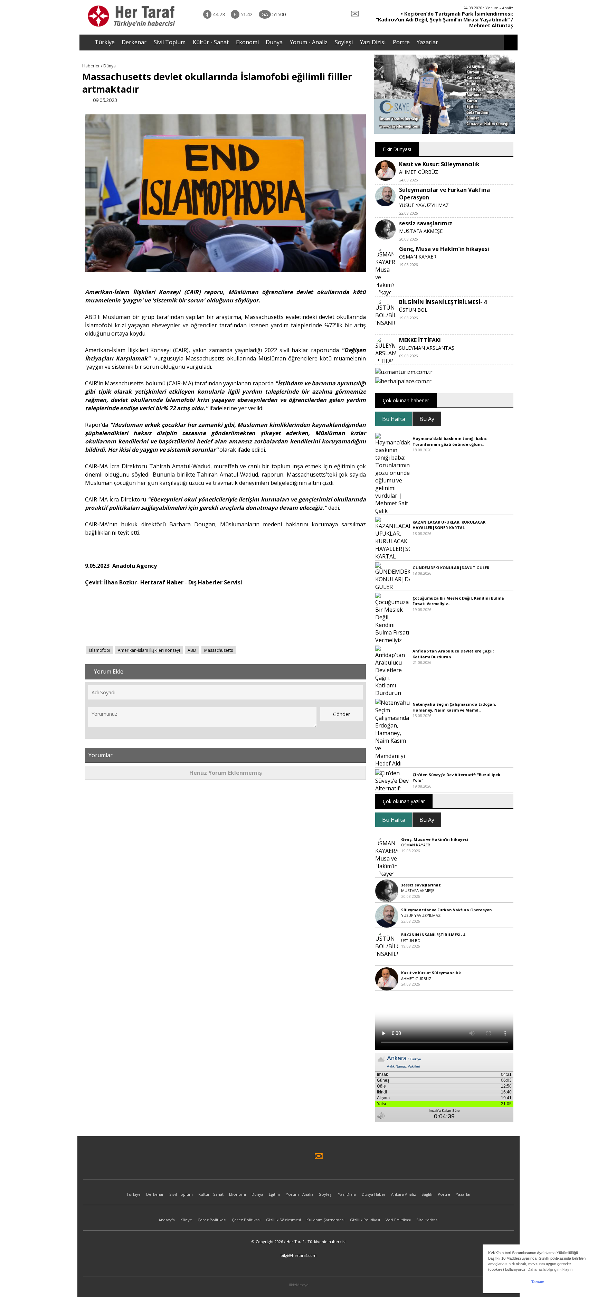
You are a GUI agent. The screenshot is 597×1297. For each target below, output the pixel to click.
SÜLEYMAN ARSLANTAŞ (426, 348)
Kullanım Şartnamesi (325, 1219)
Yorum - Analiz (309, 42)
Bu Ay (426, 419)
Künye (186, 1219)
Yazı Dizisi (373, 42)
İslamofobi (99, 650)
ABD (192, 650)
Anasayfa (167, 1219)
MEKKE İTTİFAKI (420, 340)
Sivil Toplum (170, 42)
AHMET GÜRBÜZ (418, 172)
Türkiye (105, 42)
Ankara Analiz (403, 1194)
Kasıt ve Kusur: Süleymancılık (439, 164)
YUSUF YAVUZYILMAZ (424, 205)
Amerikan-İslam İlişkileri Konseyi (149, 650)
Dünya (274, 42)
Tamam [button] (537, 1282)
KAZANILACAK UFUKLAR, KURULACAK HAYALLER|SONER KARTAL (449, 524)
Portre (401, 42)
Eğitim (274, 1194)
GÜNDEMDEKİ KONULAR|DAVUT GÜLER (451, 567)
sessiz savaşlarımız (425, 223)
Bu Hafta (393, 419)
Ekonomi (247, 42)
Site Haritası (427, 1219)
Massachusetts (218, 650)
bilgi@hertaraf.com (298, 1255)
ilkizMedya (299, 1284)
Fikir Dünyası (397, 149)
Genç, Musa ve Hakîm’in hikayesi (444, 249)
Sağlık (426, 1194)
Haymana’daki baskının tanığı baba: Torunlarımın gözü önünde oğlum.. (450, 441)
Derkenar (134, 42)
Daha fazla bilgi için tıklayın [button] (550, 1269)
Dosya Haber (374, 1194)
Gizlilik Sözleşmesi (283, 1219)
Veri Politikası (398, 1219)
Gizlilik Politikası (365, 1219)
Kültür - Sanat (211, 42)
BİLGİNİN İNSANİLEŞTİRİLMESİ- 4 (443, 302)
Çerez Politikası (212, 1219)
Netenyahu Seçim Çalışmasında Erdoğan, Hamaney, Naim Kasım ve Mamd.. (454, 707)
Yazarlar (427, 42)
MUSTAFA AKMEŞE (421, 231)
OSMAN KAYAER (417, 256)
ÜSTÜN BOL (413, 310)
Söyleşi (344, 42)
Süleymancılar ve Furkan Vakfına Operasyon (446, 909)
